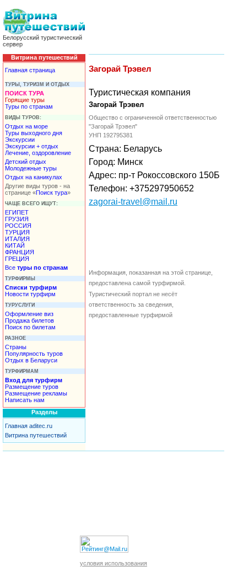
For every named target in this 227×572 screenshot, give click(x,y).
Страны (15, 347)
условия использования (113, 563)
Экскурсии (20, 139)
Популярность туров (34, 353)
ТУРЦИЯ (17, 232)
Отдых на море (26, 126)
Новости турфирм (30, 294)
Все (36, 267)
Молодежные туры (31, 168)
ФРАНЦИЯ (19, 252)
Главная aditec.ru (28, 426)
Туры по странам (29, 106)
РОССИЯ (18, 225)
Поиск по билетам (30, 327)
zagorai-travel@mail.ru (133, 201)
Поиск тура (51, 192)
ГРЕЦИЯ (17, 258)
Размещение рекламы (36, 393)
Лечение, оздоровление (38, 152)
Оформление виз (29, 314)
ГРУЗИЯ (17, 219)
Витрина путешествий (36, 435)
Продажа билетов (29, 320)
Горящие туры (25, 100)
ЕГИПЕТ (17, 212)
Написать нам (25, 400)
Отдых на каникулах (33, 177)
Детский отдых (25, 161)
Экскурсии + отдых (31, 146)
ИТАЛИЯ (17, 239)
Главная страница (30, 70)
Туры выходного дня (33, 133)
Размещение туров (31, 386)
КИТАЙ (15, 245)
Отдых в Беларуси (31, 360)
